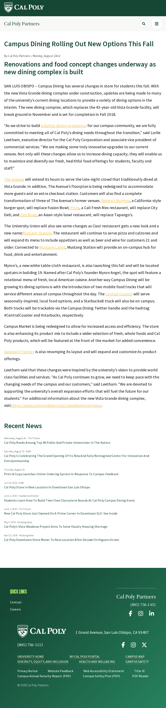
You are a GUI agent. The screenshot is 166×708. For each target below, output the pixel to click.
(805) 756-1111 (30, 645)
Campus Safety (137, 662)
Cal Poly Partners (21, 24)
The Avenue (14, 179)
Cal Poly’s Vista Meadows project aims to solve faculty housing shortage (55, 526)
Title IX (139, 671)
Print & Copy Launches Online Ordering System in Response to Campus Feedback (61, 474)
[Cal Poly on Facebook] (123, 645)
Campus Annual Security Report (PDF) (44, 676)
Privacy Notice (27, 671)
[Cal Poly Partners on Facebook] (131, 613)
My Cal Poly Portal (85, 656)
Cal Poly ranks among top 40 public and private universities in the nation (57, 442)
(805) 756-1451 (143, 605)
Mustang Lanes (52, 247)
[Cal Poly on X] (143, 645)
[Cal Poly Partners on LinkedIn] (151, 613)
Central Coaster (118, 293)
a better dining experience (64, 125)
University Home (30, 656)
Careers (15, 609)
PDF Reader (140, 676)
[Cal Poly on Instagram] (133, 645)
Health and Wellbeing (97, 662)
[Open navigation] (156, 23)
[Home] (24, 12)
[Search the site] (143, 23)
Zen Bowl (28, 214)
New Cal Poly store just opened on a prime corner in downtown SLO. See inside (60, 513)
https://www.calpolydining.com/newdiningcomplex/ (56, 405)
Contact (16, 602)
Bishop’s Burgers (115, 200)
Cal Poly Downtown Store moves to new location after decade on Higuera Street (61, 540)
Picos (74, 207)
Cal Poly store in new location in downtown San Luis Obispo (47, 487)
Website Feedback (60, 671)
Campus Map (135, 656)
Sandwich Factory (19, 351)
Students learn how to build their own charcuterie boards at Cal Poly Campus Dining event (69, 500)
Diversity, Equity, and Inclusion (42, 662)
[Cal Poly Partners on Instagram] (141, 613)
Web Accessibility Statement (103, 671)
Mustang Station (37, 232)
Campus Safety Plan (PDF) (101, 676)
